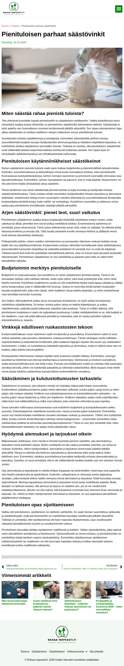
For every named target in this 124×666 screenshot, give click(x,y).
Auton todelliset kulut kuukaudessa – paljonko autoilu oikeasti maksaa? (45, 605)
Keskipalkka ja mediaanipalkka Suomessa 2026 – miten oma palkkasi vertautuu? (109, 606)
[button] (118, 9)
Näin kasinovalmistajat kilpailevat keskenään (14, 602)
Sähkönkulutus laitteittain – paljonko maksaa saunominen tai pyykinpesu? (77, 605)
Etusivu (5, 26)
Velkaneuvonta (75, 651)
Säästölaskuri (57, 651)
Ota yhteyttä (96, 651)
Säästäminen (39, 651)
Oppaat (15, 26)
